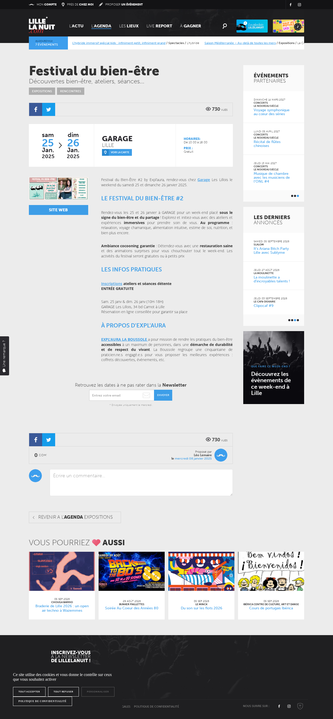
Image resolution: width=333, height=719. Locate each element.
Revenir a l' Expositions (75, 517)
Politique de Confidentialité (156, 706)
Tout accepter (29, 691)
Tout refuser (63, 691)
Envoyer (163, 395)
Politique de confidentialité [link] (42, 701)
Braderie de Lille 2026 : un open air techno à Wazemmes (62, 608)
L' (76, 25)
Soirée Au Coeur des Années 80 (131, 608)
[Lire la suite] (62, 571)
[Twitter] (48, 109)
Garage (203, 179)
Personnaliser (98, 691)
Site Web (58, 209)
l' (101, 25)
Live (159, 25)
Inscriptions (111, 283)
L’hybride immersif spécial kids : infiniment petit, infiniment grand (109, 43)
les (129, 25)
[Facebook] (35, 109)
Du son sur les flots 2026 (201, 608)
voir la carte (120, 152)
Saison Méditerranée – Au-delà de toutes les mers (230, 43)
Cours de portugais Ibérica (271, 608)
